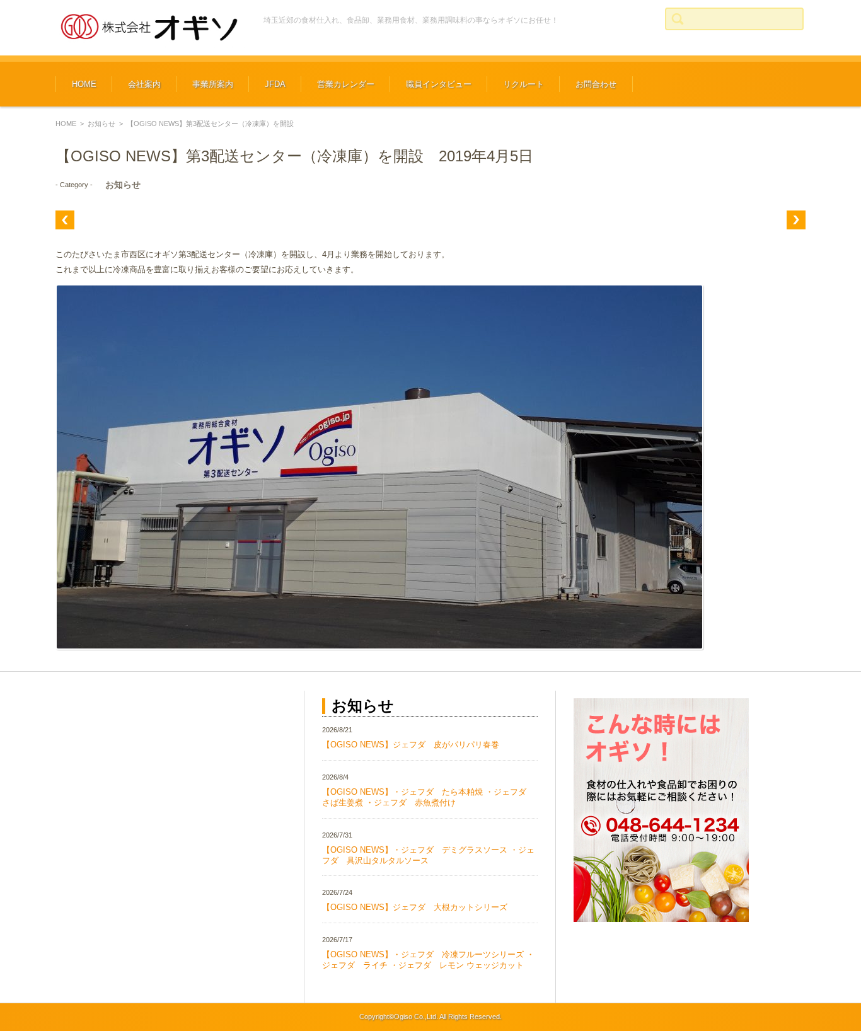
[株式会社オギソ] (150, 28)
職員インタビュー (438, 84)
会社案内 (144, 84)
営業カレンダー (345, 84)
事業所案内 (212, 84)
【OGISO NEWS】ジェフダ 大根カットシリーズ (414, 907)
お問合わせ (595, 84)
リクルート (523, 84)
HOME (84, 84)
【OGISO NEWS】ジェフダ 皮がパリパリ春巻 (410, 744)
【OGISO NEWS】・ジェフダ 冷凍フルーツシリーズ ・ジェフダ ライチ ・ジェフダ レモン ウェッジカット (428, 960)
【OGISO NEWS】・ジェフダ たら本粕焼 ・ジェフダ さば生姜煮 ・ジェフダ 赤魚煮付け (428, 797)
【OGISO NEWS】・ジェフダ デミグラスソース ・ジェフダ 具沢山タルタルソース (428, 855)
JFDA (275, 84)
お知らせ (101, 123)
